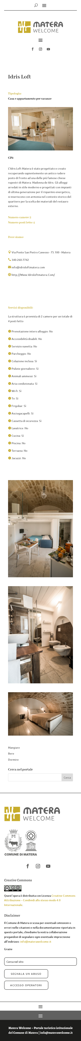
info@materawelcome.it (35, 941)
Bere (11, 753)
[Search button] (36, 5)
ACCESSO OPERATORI (26, 985)
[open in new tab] (32, 49)
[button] (40, 29)
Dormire (13, 759)
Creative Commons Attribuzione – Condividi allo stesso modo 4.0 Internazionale (39, 900)
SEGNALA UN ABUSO (26, 973)
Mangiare (14, 747)
